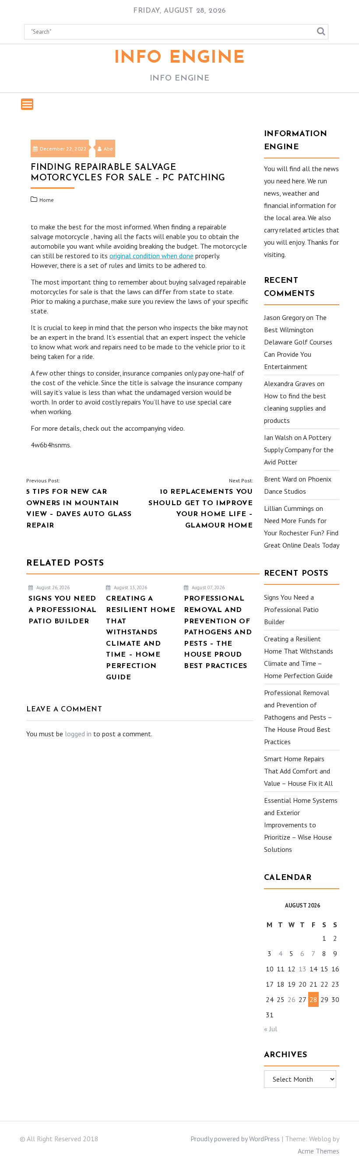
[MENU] (27, 104)
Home (46, 200)
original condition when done (151, 255)
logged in (78, 733)
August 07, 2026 (207, 587)
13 (302, 968)
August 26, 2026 (52, 587)
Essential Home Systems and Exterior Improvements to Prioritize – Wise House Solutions (301, 825)
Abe (108, 148)
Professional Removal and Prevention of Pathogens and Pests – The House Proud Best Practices (298, 717)
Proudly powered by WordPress (235, 1138)
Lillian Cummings (289, 508)
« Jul (270, 1028)
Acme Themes (318, 1150)
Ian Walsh (278, 437)
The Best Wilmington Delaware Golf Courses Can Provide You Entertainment (298, 342)
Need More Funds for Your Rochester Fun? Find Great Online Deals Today (301, 532)
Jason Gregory (284, 317)
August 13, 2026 (130, 587)
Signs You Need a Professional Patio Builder (291, 609)
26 (292, 999)
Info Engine (180, 58)
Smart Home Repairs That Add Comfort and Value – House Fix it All (298, 771)
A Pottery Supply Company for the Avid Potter (299, 449)
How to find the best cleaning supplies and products (295, 408)
